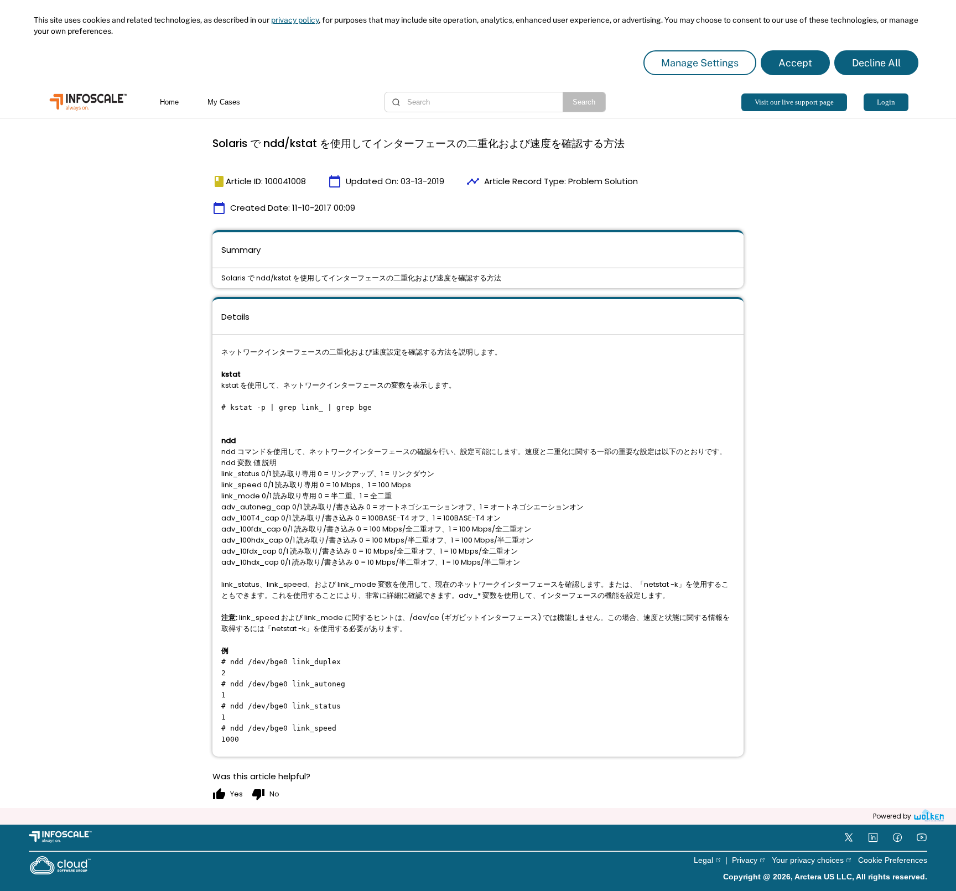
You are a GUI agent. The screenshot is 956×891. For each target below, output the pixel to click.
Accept (795, 63)
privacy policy (295, 19)
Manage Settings (700, 63)
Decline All (876, 63)
